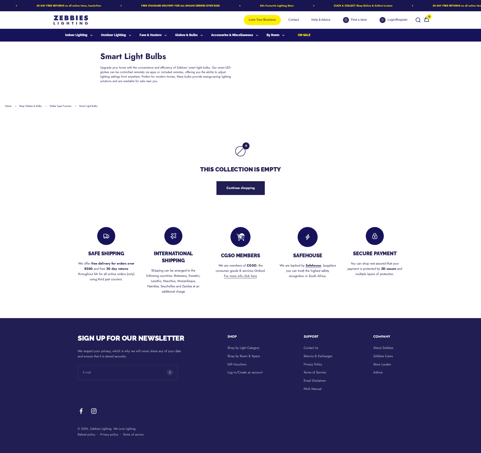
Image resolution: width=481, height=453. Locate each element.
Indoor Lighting (76, 35)
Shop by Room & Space (243, 356)
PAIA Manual (312, 388)
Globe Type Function (61, 106)
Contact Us (311, 347)
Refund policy (86, 434)
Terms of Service (315, 372)
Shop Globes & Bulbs (31, 106)
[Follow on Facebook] (81, 411)
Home (8, 106)
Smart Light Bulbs (88, 106)
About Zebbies (383, 347)
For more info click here (240, 276)
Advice (378, 372)
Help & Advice (320, 20)
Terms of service (133, 434)
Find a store (359, 20)
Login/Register (398, 20)
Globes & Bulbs (186, 35)
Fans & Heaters (151, 35)
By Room (273, 35)
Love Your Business (262, 20)
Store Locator (382, 364)
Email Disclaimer (315, 380)
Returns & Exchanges (318, 356)
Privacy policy (109, 434)
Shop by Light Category (243, 347)
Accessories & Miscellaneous (232, 35)
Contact (293, 20)
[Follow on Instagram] (93, 411)
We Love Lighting (124, 428)
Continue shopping (240, 187)
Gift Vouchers (236, 364)
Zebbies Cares (383, 356)
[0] (427, 21)
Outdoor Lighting (113, 35)
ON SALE (304, 35)
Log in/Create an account (245, 372)
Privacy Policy (313, 364)
